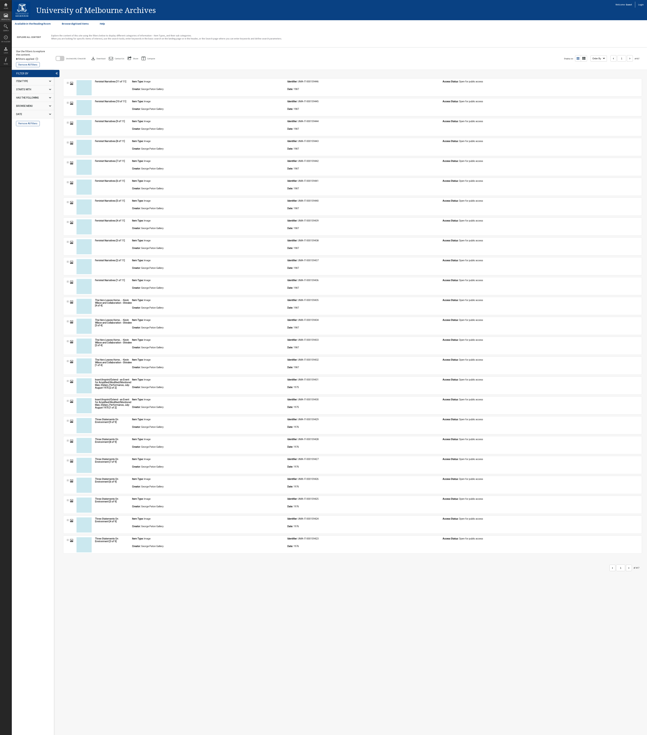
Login (6, 53)
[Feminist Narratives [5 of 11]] (84, 207)
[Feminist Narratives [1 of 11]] (84, 286)
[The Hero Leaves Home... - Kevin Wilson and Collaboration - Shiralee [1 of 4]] (84, 366)
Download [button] (98, 58)
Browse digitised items (75, 23)
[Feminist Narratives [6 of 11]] (84, 187)
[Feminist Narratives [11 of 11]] (84, 87)
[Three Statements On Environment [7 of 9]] (84, 465)
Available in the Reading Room (33, 23)
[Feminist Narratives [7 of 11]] (84, 167)
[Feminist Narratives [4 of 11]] (84, 226)
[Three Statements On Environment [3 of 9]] (84, 544)
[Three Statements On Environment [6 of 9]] (84, 485)
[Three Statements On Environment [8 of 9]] (84, 445)
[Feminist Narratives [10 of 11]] (84, 107)
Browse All (5, 19)
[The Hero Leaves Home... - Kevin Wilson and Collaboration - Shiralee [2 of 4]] (84, 346)
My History (5, 42)
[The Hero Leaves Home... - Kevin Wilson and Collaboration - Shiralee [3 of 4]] (84, 326)
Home (6, 8)
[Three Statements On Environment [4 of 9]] (84, 525)
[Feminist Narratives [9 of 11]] (84, 127)
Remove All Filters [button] (27, 64)
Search (6, 30)
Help (102, 23)
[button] (116, 58)
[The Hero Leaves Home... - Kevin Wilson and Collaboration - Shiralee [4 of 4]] (84, 306)
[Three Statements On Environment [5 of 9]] (84, 505)
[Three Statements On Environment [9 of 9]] (84, 425)
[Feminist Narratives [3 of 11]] (84, 246)
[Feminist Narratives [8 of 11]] (84, 147)
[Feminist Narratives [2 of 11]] (84, 266)
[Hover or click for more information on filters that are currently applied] (36, 58)
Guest (629, 4)
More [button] (6, 64)
